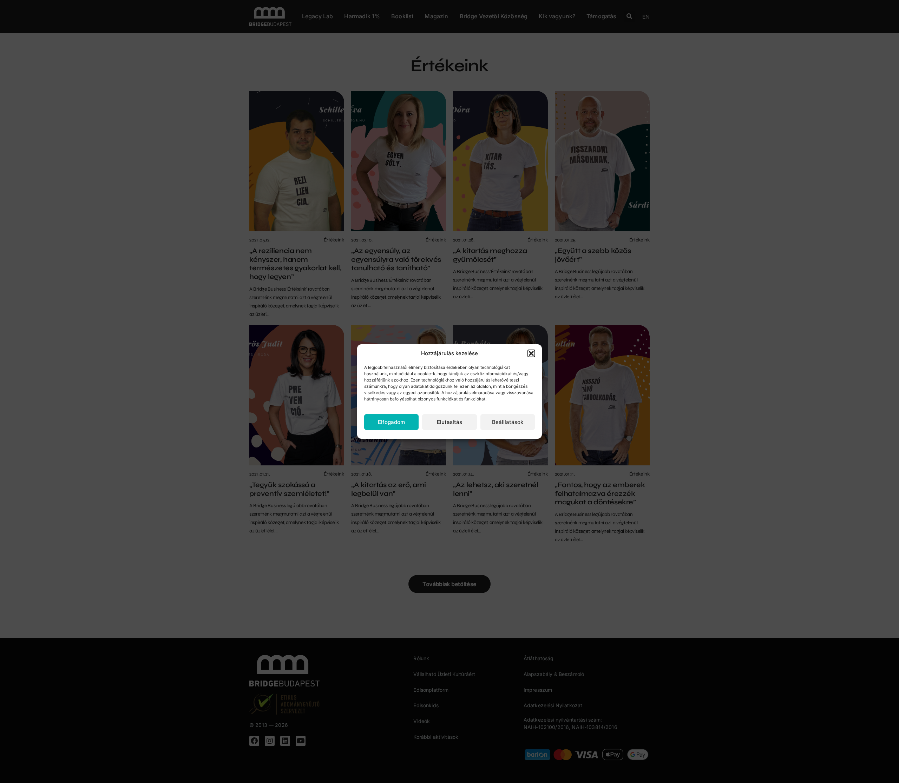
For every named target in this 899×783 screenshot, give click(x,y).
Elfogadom (391, 422)
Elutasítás (449, 422)
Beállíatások (507, 422)
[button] (531, 353)
